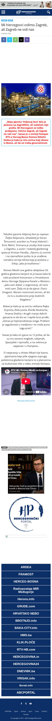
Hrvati (5, 450)
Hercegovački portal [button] (26, 401)
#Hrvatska (12, 447)
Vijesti (16, 711)
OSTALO (44, 711)
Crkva (37, 711)
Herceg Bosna (26, 447)
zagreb (28, 450)
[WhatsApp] (15, 39)
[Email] (21, 39)
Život (10, 20)
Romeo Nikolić (19, 450)
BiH (19, 447)
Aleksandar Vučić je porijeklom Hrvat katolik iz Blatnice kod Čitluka (26, 487)
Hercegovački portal (40, 447)
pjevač (11, 450)
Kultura (23, 711)
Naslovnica (4, 18)
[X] (9, 39)
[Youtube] (31, 704)
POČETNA (8, 711)
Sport (30, 711)
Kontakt (26, 714)
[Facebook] (3, 39)
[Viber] (27, 39)
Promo (12, 18)
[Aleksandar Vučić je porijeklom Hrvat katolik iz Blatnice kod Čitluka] (26, 475)
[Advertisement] (26, 62)
